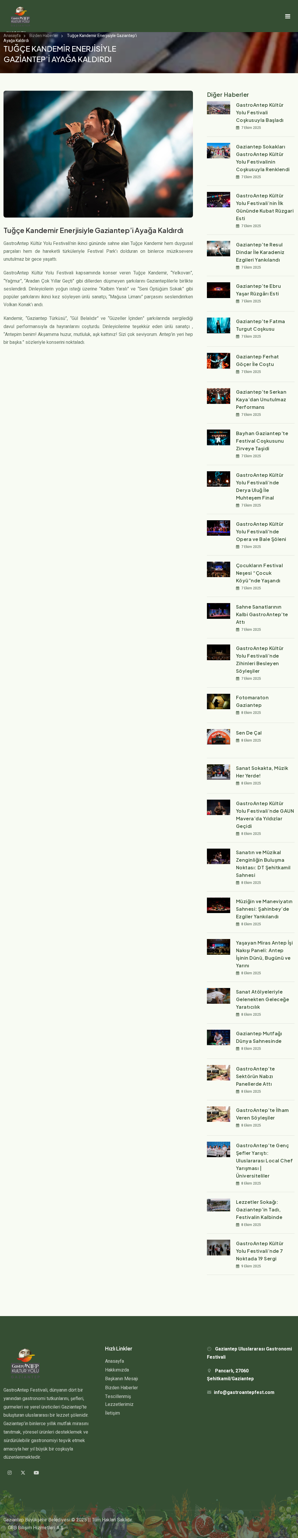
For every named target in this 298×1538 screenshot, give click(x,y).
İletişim (112, 1413)
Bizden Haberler (43, 36)
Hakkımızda (117, 1370)
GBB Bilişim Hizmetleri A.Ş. (36, 1527)
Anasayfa (12, 36)
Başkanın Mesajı (121, 1378)
